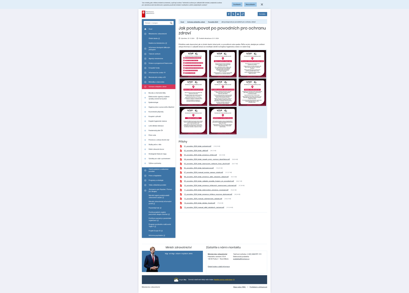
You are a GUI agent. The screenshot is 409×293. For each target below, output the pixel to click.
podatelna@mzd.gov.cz (241, 259)
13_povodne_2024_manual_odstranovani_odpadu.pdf (203, 199)
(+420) (254, 254)
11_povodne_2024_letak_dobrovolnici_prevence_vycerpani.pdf (206, 190)
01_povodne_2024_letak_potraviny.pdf (197, 146)
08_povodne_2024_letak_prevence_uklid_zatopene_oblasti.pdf (206, 177)
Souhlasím (237, 4)
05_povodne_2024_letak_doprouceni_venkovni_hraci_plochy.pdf (207, 164)
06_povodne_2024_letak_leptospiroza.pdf (199, 168)
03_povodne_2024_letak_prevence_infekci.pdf (200, 155)
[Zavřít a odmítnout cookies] (262, 4)
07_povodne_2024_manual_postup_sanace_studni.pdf (203, 172)
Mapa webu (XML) (239, 287)
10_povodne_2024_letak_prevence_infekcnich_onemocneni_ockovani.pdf (210, 185)
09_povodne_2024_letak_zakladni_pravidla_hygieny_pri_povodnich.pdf (209, 181)
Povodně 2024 (213, 22)
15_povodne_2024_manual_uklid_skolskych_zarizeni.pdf (204, 207)
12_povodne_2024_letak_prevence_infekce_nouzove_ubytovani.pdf (208, 194)
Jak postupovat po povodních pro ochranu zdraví (238, 22)
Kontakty (262, 14)
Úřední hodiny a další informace (219, 267)
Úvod (182, 22)
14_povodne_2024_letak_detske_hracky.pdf (199, 203)
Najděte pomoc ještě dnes (223, 280)
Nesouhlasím (250, 4)
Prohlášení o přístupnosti (258, 287)
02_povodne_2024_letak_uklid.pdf (196, 151)
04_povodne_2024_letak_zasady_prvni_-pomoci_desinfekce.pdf (207, 159)
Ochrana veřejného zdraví (196, 22)
